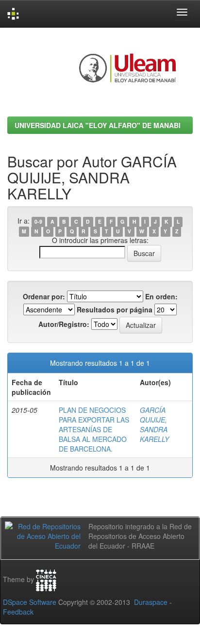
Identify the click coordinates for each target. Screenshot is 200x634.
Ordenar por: (44, 296)
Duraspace (150, 602)
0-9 (38, 221)
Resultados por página (114, 309)
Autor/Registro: (63, 324)
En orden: (161, 296)
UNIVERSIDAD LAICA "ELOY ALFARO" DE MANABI (98, 125)
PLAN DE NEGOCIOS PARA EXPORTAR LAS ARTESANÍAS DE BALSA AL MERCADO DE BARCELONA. (94, 429)
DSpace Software (29, 602)
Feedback (18, 612)
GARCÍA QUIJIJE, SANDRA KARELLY (154, 424)
